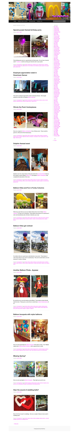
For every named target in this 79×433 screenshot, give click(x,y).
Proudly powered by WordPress (39, 428)
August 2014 (56, 54)
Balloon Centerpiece (43, 135)
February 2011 (56, 104)
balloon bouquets (30, 344)
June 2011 (56, 99)
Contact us (19, 61)
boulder (30, 218)
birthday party (19, 65)
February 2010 (56, 120)
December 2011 (57, 92)
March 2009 (56, 134)
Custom (23, 263)
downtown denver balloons (21, 101)
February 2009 (56, 135)
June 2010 (56, 114)
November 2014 (57, 50)
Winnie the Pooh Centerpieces (24, 107)
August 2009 (56, 127)
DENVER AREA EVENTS (22, 21)
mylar (30, 350)
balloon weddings (36, 418)
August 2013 (56, 68)
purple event (44, 65)
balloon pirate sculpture (37, 306)
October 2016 (56, 30)
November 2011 (57, 93)
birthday (20, 180)
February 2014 (56, 60)
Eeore (40, 136)
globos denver (25, 65)
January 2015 (56, 49)
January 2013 (56, 78)
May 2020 (56, 26)
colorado (33, 218)
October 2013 (56, 66)
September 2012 (57, 81)
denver (44, 100)
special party (44, 350)
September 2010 (57, 110)
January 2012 (56, 91)
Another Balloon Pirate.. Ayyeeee (25, 270)
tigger (14, 137)
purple (40, 65)
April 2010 (56, 117)
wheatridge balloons (36, 384)
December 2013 (57, 63)
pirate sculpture (23, 308)
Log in (55, 140)
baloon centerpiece (30, 136)
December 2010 (57, 106)
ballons (35, 135)
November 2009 (57, 124)
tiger (47, 136)
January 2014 (56, 62)
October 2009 (56, 125)
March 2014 (56, 59)
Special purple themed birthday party (27, 30)
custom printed (22, 346)
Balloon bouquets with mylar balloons (27, 314)
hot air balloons (36, 65)
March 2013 (56, 75)
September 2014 (57, 53)
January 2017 (56, 29)
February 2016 (56, 36)
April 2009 (56, 133)
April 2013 (56, 74)
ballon (26, 135)
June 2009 (56, 130)
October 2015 (56, 39)
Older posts (15, 423)
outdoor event (43, 263)
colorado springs (39, 218)
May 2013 (56, 72)
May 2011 (56, 100)
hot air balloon (30, 65)
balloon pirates (44, 306)
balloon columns (31, 97)
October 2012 (56, 80)
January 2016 (56, 37)
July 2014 (56, 55)
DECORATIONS (32, 21)
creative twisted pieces (43, 302)
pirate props (18, 308)
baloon (14, 180)
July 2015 (56, 42)
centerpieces (36, 136)
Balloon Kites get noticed (22, 226)
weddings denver (25, 419)
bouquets (45, 382)
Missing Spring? (19, 356)
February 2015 (56, 47)
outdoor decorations (37, 263)
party (48, 382)
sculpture (27, 308)
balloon (26, 64)
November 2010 (57, 108)
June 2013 (56, 71)
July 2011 (56, 97)
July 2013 (56, 70)
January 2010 (56, 121)
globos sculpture (40, 180)
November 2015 (57, 38)
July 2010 (56, 113)
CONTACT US (39, 21)
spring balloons (30, 384)
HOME (15, 21)
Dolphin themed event (21, 143)
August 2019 (56, 28)
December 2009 (57, 122)
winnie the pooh (18, 137)
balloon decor (30, 64)
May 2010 (56, 116)
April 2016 (56, 33)
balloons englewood (22, 136)
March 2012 (56, 88)
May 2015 (56, 43)
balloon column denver (29, 100)
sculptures (32, 308)
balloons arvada (36, 262)
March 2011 (56, 103)
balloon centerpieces (26, 131)
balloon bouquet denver (34, 349)
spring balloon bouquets (22, 384)
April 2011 (56, 101)
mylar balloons (34, 350)
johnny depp (43, 307)
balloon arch (28, 175)
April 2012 (56, 87)
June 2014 (56, 57)
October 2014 (56, 51)
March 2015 (56, 46)
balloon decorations (41, 217)
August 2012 (56, 83)
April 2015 (56, 45)
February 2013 (56, 76)
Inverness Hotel (41, 174)
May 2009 (56, 131)
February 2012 (56, 89)
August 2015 (56, 41)
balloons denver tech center (18, 307)
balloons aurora (36, 64)
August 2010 (56, 112)
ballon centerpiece (31, 135)
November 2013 (57, 64)
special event (18, 66)
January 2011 (56, 105)
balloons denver (42, 64)
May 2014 (56, 58)
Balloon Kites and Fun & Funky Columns (28, 188)
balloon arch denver (36, 179)
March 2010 (56, 118)
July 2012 (56, 84)
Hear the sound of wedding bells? (26, 390)
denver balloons (28, 180)
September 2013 (57, 67)
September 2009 (57, 126)
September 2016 (57, 32)
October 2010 (56, 109)
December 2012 (57, 79)
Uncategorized (19, 64)
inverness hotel (46, 180)
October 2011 (56, 95)
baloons (17, 180)
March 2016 (56, 34)
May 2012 (56, 85)
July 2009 (56, 129)
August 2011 (56, 96)
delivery (40, 100)
